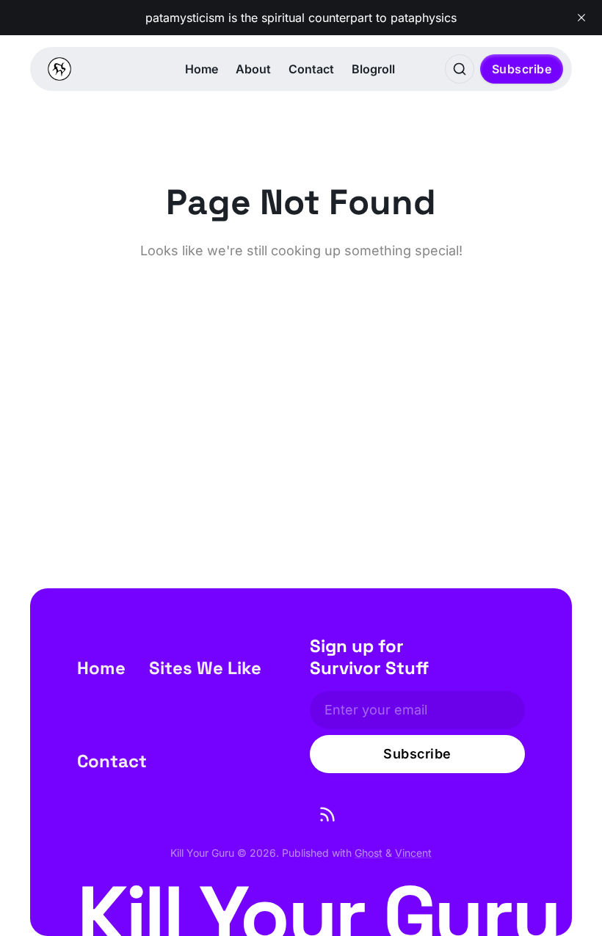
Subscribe (522, 69)
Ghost (368, 853)
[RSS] (327, 814)
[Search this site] (459, 69)
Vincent (413, 853)
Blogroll (373, 69)
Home (201, 69)
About (253, 69)
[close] (581, 17)
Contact (311, 69)
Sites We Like (205, 668)
